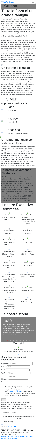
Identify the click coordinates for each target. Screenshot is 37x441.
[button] (7, 340)
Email (3, 370)
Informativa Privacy (14, 391)
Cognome (5, 364)
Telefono (4, 373)
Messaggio (5, 379)
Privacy (4, 382)
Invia (3, 400)
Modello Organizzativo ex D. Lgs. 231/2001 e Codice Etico (18, 417)
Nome (4, 367)
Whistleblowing (8, 421)
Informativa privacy (9, 413)
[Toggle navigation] (33, 2)
